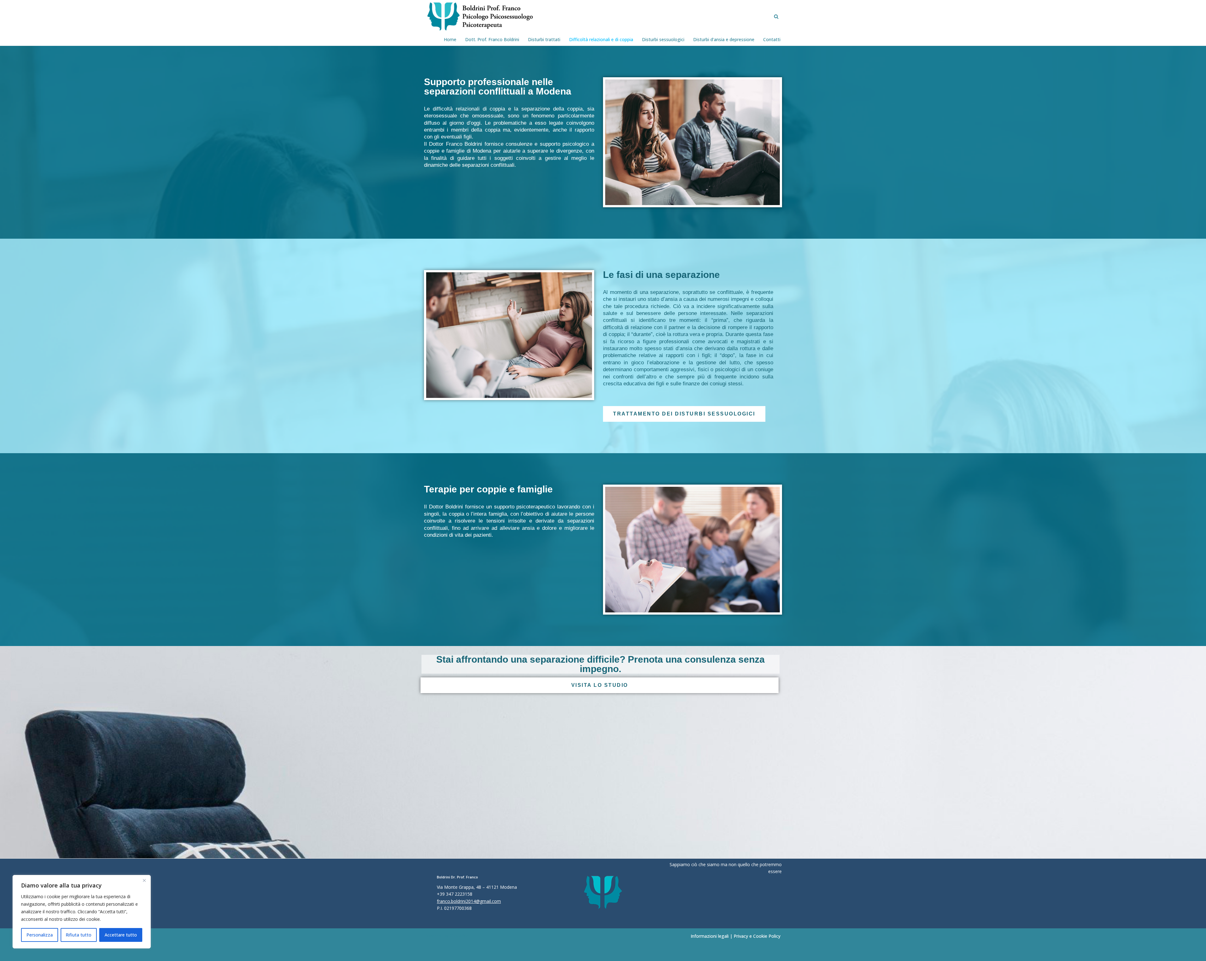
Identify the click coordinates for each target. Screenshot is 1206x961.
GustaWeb (460, 935)
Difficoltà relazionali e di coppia (601, 39)
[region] (82, 911)
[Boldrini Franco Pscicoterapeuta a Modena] (478, 16)
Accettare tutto (121, 935)
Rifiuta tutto (78, 935)
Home (450, 39)
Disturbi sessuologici (663, 39)
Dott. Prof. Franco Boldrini (492, 39)
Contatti (771, 39)
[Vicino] (144, 880)
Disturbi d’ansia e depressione (723, 39)
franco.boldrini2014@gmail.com (469, 901)
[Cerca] (776, 16)
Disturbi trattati (544, 39)
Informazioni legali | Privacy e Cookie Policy (735, 936)
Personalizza (39, 935)
